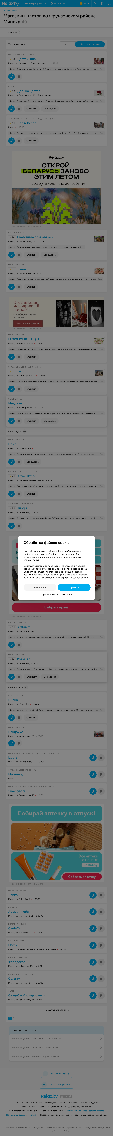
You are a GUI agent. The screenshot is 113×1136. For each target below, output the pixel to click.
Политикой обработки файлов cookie (68, 577)
